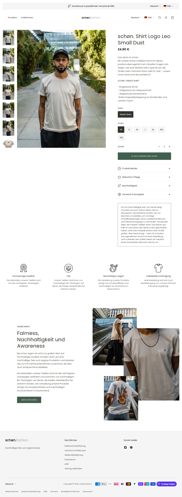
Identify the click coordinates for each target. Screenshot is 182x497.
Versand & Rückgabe (133, 194)
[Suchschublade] (159, 17)
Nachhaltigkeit (129, 185)
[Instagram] (125, 447)
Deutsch (9, 484)
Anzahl (121, 146)
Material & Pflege (131, 177)
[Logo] (91, 17)
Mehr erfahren (29, 400)
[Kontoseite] (166, 17)
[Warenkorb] (172, 17)
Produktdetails (129, 168)
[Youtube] (131, 447)
